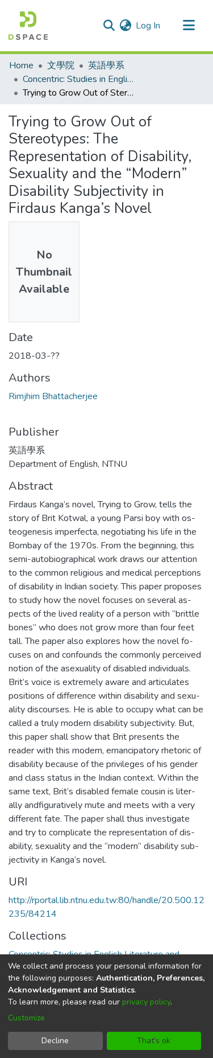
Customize (26, 1017)
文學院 (60, 65)
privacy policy (146, 1002)
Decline (55, 1040)
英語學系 (106, 65)
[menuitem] (125, 25)
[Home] (28, 25)
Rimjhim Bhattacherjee (53, 396)
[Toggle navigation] (188, 25)
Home (21, 65)
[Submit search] (109, 25)
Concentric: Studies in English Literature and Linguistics (79, 79)
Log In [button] (148, 25)
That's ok (153, 1040)
